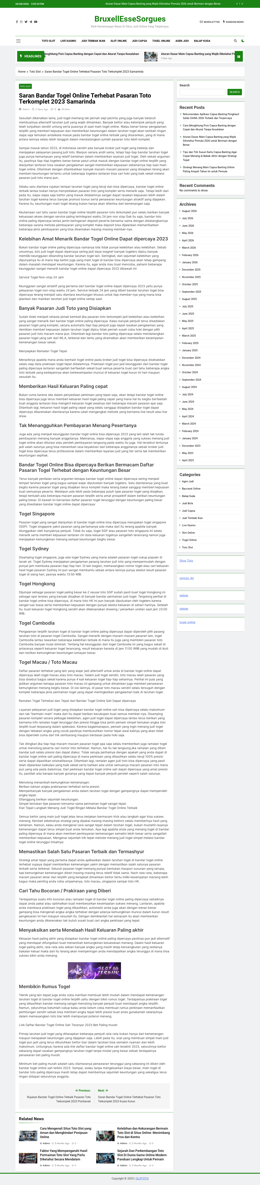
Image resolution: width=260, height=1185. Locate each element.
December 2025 (191, 269)
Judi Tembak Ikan (93, 40)
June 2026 (188, 225)
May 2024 (187, 409)
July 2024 (187, 394)
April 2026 (188, 240)
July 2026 (187, 218)
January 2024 (190, 438)
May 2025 (187, 321)
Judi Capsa (139, 40)
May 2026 (187, 233)
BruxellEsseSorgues (130, 19)
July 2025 (187, 306)
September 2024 (191, 379)
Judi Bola (187, 503)
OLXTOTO (142, 1178)
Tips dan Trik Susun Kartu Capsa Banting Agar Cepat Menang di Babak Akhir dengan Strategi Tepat (163, 4)
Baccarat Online (191, 488)
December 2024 (191, 357)
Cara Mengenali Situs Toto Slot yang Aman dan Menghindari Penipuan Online (65, 1133)
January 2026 (190, 262)
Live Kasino (68, 40)
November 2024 (191, 365)
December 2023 (191, 445)
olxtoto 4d (187, 578)
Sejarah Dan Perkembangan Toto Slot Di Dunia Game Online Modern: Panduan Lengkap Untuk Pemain (142, 1155)
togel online (187, 622)
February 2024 (190, 431)
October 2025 (190, 284)
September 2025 (191, 291)
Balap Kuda (202, 40)
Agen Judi (182, 40)
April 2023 (188, 460)
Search (185, 85)
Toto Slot (48, 40)
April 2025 (188, 328)
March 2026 (189, 247)
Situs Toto (186, 560)
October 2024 (190, 372)
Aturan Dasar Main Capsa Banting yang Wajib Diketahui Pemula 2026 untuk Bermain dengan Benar (187, 54)
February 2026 (190, 255)
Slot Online (119, 40)
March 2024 (189, 423)
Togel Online (161, 40)
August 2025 (189, 299)
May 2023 (187, 453)
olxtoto (184, 595)
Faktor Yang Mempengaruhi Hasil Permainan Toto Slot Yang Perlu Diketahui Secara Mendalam (63, 1155)
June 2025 (188, 313)
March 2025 (189, 335)
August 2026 (189, 211)
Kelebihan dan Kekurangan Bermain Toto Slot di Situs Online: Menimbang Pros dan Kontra (143, 1133)
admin (26, 109)
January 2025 (190, 350)
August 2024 (189, 387)
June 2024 (188, 401)
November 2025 (191, 277)
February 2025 (190, 343)
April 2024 (188, 416)
